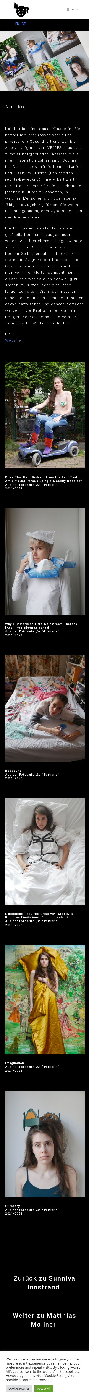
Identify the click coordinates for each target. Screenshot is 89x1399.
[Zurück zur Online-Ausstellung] (44, 1343)
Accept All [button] (43, 1388)
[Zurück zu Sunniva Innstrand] (44, 1264)
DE (24, 24)
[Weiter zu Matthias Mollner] (44, 1302)
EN (17, 24)
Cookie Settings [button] (18, 1388)
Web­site (13, 340)
